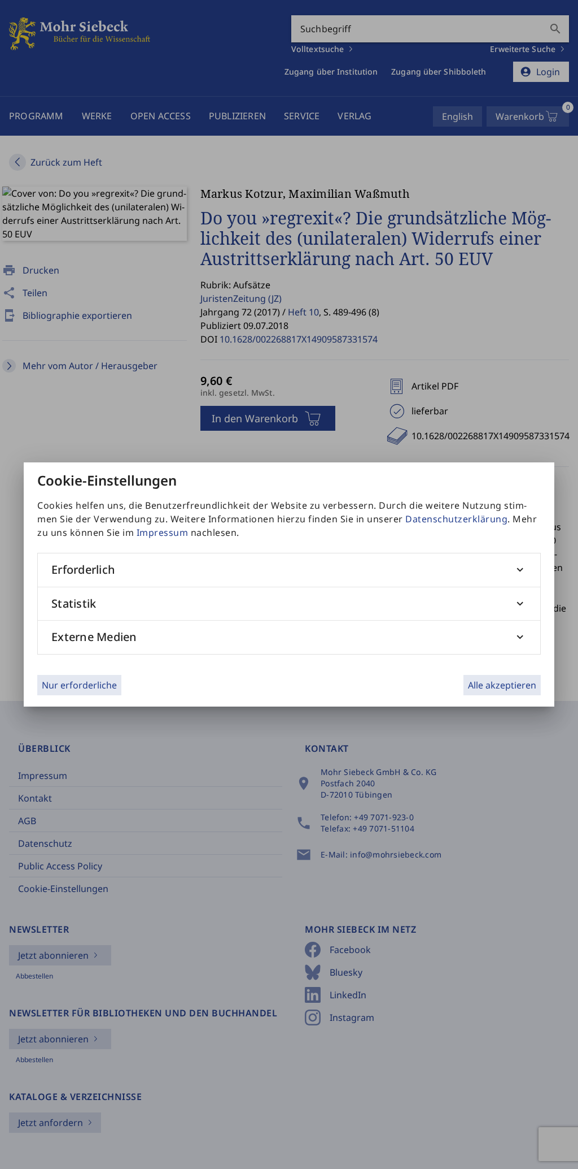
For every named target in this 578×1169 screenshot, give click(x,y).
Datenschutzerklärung (456, 519)
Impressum (163, 532)
